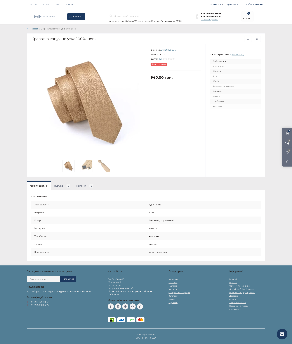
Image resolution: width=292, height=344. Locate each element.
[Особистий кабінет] (287, 162)
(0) (160, 59)
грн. (232, 4)
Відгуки (47, 4)
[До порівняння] (257, 39)
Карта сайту (235, 309)
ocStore (151, 335)
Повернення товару (238, 306)
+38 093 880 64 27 (211, 16)
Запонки (173, 289)
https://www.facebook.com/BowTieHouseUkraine (111, 306)
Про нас (33, 4)
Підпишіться (68, 279)
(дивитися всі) (237, 54)
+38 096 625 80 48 (211, 13)
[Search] (111, 16)
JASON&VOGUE (168, 50)
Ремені (172, 299)
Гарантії (233, 279)
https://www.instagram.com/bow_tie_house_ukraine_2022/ (118, 306)
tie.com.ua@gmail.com (119, 313)
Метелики (173, 279)
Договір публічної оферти (241, 289)
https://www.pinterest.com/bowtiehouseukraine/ (125, 306)
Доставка (233, 296)
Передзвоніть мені (35, 309)
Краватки (35, 29)
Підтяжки (173, 286)
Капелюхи (173, 296)
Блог (58, 4)
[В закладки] (248, 39)
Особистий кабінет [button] (254, 4)
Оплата (232, 299)
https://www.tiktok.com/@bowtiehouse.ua (140, 306)
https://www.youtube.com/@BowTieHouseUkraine (133, 306)
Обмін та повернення (239, 286)
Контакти (71, 4)
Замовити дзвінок (209, 20)
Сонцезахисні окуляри (179, 292)
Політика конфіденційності (242, 292)
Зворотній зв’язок (237, 302)
